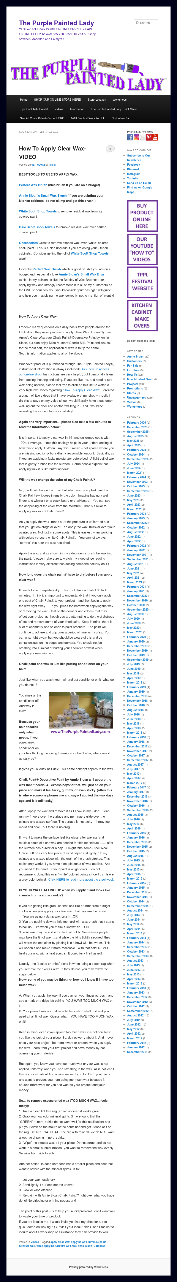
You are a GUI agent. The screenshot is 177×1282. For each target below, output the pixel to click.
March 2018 (134, 732)
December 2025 (137, 427)
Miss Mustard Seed (140, 379)
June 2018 (134, 719)
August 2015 (135, 856)
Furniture (133, 370)
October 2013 (136, 951)
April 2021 (134, 577)
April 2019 (134, 678)
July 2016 (133, 819)
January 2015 (136, 887)
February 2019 (136, 687)
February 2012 (136, 1043)
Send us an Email (139, 183)
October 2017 (136, 755)
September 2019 (138, 659)
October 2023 (136, 486)
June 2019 (134, 668)
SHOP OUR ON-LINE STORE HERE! (57, 99)
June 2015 (134, 865)
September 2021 (138, 559)
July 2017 (133, 769)
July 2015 (133, 860)
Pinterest (133, 169)
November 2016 (137, 801)
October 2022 (136, 527)
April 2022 (134, 541)
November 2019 (137, 650)
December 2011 (137, 1052)
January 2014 (136, 942)
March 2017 (134, 783)
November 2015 (137, 846)
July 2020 (133, 618)
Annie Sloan (135, 356)
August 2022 (135, 532)
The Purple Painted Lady (56, 22)
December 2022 (137, 523)
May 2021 (133, 573)
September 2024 (138, 459)
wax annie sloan (82, 1246)
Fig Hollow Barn (121, 118)
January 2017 (136, 792)
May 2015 (133, 869)
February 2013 (136, 988)
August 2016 (135, 814)
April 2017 (134, 778)
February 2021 (136, 586)
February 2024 (136, 477)
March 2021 (134, 582)
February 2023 (136, 513)
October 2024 (136, 454)
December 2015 (137, 842)
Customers (134, 361)
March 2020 (134, 632)
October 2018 (136, 705)
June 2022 (134, 536)
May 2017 (133, 773)
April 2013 (134, 979)
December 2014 (137, 892)
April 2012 (134, 1033)
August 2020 (135, 614)
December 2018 (137, 696)
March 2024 (134, 472)
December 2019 (137, 646)
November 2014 (137, 897)
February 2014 (136, 938)
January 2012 (136, 1047)
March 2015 (134, 878)
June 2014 (134, 919)
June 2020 (134, 623)
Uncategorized (136, 397)
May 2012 (133, 1029)
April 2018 (134, 728)
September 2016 (138, 810)
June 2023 (134, 495)
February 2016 (136, 833)
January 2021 (136, 591)
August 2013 (135, 960)
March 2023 (134, 509)
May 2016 (133, 824)
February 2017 (136, 787)
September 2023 (138, 491)
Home (23, 99)
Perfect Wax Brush (33, 184)
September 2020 (138, 609)
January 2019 (136, 691)
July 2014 (133, 915)
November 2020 (137, 600)
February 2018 (136, 737)
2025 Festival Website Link (88, 118)
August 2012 (135, 1015)
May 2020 (133, 627)
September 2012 (138, 1011)
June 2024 (134, 468)
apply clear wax (60, 1242)
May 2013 (133, 974)
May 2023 (133, 500)
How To (132, 374)
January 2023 (136, 518)
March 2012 (134, 1038)
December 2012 (137, 997)
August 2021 (135, 564)
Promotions (135, 388)
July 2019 (133, 664)
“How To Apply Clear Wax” (81, 390)
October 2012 (136, 1006)
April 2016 (134, 828)
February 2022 (136, 545)
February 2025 (136, 450)
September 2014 (138, 906)
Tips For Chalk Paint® (34, 109)
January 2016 (136, 837)
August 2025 (135, 436)
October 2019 (136, 655)
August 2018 (135, 710)
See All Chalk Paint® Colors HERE (42, 118)
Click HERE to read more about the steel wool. (81, 879)
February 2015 (136, 883)
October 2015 (136, 851)
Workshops (120, 99)
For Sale (132, 365)
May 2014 (133, 924)
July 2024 (133, 463)
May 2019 (133, 673)
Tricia (52, 164)
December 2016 (137, 796)
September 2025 (138, 431)
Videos (59, 109)
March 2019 (134, 682)
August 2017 (135, 764)
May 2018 (133, 723)
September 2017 (138, 760)
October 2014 (136, 901)
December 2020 (137, 596)
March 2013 (134, 983)
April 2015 (134, 874)
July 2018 (133, 714)
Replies (99, 1246)
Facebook (133, 164)
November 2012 (137, 1002)
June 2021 (134, 568)
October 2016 (136, 805)
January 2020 (136, 641)
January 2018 (136, 741)
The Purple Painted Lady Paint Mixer (114, 109)
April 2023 (134, 504)
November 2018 (137, 700)
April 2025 (134, 445)
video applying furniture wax (53, 1246)
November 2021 (137, 554)
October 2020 (136, 605)
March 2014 (134, 933)
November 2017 (137, 751)
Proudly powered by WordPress (88, 1267)
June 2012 (134, 1024)
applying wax (79, 1242)
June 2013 (134, 970)
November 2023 (137, 482)
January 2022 (136, 550)
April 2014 (134, 929)
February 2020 (136, 637)
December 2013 (137, 947)
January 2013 (136, 992)
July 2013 (133, 965)
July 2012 (133, 1020)
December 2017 (137, 746)
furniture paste (97, 1242)
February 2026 (136, 422)
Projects (132, 384)
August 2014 (135, 910)
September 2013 (138, 956)
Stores (131, 393)
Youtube (132, 178)
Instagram (134, 174)
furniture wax (27, 1246)
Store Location (97, 99)
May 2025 (133, 440)
